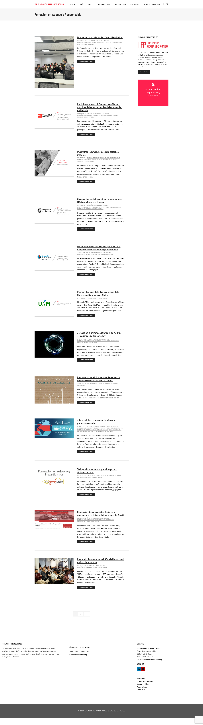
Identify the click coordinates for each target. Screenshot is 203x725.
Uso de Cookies (142, 684)
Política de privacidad (145, 681)
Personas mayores (102, 159)
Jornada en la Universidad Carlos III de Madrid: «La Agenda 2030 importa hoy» (99, 334)
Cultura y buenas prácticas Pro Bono (98, 113)
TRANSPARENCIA (104, 4)
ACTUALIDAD (120, 4)
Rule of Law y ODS (88, 431)
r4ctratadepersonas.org (78, 655)
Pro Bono (79, 431)
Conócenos (144, 72)
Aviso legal (141, 678)
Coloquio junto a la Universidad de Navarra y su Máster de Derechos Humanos (99, 201)
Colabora (135, 4)
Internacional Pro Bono (101, 429)
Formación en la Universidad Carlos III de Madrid (100, 37)
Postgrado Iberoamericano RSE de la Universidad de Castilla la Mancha (100, 561)
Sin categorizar (113, 159)
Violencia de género (108, 431)
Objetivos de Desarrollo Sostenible (108, 341)
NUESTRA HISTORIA (152, 4)
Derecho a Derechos (93, 158)
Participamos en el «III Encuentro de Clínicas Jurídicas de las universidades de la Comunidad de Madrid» (99, 107)
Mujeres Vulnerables (115, 429)
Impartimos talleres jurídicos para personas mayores (98, 153)
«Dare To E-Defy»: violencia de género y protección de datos (96, 421)
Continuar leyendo (86, 61)
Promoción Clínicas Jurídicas (85, 117)
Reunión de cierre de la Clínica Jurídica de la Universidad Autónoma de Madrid (98, 293)
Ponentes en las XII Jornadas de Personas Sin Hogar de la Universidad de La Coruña (98, 379)
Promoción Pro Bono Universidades (104, 254)
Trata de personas (97, 477)
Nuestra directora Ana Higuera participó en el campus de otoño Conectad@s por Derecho (98, 248)
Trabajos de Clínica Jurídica (85, 161)
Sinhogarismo (81, 385)
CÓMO (90, 4)
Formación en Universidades (85, 44)
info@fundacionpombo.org (152, 660)
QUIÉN (72, 4)
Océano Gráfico (119, 711)
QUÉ (81, 4)
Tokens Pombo (98, 431)
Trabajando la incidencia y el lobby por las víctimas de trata (97, 471)
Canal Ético (141, 690)
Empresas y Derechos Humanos (109, 426)
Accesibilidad (142, 687)
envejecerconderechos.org (79, 652)
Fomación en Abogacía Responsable (100, 40)
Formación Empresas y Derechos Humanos (109, 42)
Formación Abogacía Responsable (87, 42)
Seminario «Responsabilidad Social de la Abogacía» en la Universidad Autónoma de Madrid (100, 513)
